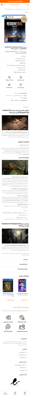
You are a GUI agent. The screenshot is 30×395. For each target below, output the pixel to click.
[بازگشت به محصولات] (26, 12)
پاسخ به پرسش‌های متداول (20, 365)
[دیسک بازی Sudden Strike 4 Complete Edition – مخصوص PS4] (8, 285)
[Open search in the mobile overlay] (4, 5)
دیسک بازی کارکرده (19, 9)
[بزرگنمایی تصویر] (26, 40)
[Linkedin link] (15, 100)
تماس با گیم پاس (22, 355)
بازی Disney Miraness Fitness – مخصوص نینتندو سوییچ (22, 294)
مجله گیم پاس (22, 357)
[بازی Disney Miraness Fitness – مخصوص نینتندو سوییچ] (22, 285)
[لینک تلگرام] (12, 100)
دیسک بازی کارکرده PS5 (9, 9)
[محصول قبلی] (28, 12)
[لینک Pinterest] (17, 100)
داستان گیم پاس (22, 352)
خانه (28, 9)
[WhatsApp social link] (13, 100)
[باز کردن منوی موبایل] (28, 5)
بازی (25, 9)
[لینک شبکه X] (19, 100)
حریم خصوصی (22, 370)
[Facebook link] (20, 100)
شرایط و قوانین (22, 367)
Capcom (21, 98)
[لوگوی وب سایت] (15, 5)
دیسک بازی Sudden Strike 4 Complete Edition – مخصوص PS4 (8, 295)
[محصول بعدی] (25, 12)
